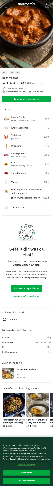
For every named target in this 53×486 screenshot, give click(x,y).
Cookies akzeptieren (26, 481)
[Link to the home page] (26, 5)
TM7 (5, 72)
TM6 (11, 72)
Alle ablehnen (26, 473)
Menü (6, 7)
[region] (26, 461)
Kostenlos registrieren (26, 99)
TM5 (17, 72)
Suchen (47, 7)
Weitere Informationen (26, 296)
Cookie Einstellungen (27, 465)
